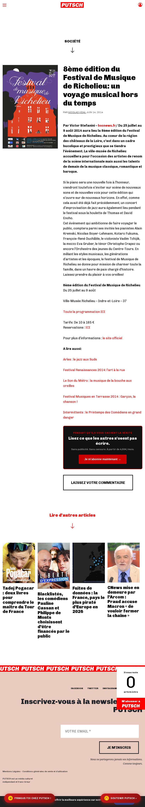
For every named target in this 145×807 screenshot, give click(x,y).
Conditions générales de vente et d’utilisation (45, 771)
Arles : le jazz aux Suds (80, 359)
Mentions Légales (12, 771)
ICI (88, 327)
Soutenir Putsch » (121, 798)
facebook (77, 688)
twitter (92, 688)
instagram (110, 688)
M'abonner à (131, 701)
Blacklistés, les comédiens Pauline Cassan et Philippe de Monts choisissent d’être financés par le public (53, 615)
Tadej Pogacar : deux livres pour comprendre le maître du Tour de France (18, 600)
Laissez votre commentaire (98, 483)
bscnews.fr (107, 125)
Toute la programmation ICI (84, 312)
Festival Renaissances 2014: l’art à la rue (94, 370)
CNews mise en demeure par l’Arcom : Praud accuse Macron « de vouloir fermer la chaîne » (123, 601)
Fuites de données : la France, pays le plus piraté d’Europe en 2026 (88, 600)
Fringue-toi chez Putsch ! (30, 798)
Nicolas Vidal (77, 112)
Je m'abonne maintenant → (102, 459)
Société (72, 41)
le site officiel (112, 338)
